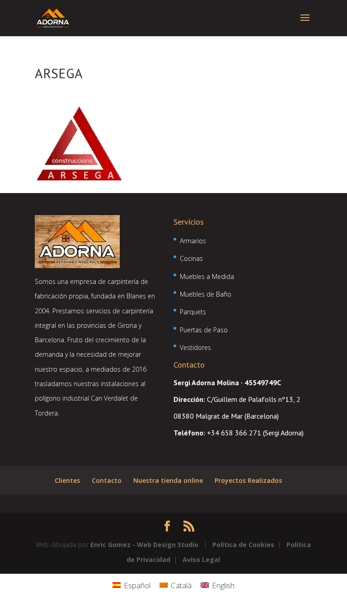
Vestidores (195, 347)
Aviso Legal (201, 559)
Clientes (67, 480)
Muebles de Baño (205, 294)
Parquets (193, 311)
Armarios (193, 240)
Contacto (107, 480)
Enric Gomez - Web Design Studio (144, 544)
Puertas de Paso (204, 330)
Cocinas (191, 258)
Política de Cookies (243, 544)
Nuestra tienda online (168, 480)
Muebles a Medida (207, 276)
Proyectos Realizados (248, 480)
